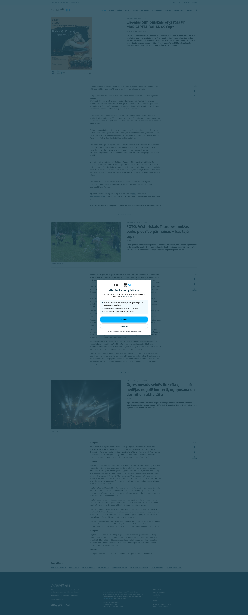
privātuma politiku (129, 296)
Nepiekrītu (124, 326)
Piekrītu (124, 319)
